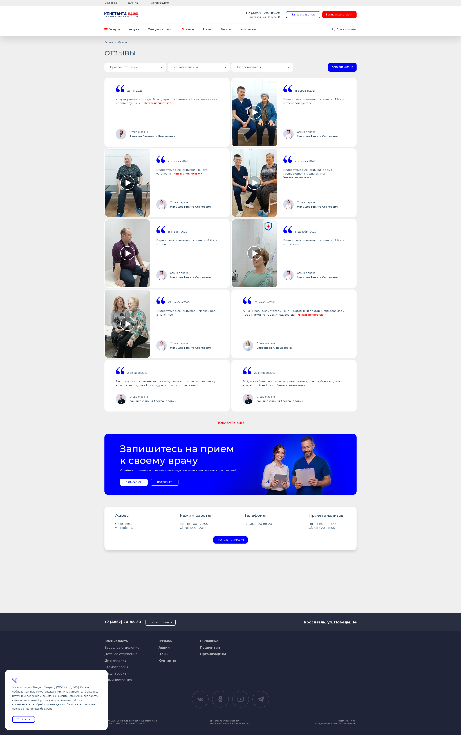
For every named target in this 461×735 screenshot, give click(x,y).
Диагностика (115, 660)
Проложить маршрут (230, 540)
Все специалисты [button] (248, 67)
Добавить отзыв (342, 67)
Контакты (248, 29)
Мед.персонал (116, 673)
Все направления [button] (185, 67)
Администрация (118, 680)
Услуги (114, 29)
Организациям (160, 2)
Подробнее (164, 482)
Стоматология (116, 667)
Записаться (134, 482)
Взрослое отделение (122, 648)
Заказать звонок (303, 14)
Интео (353, 721)
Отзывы (188, 29)
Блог (224, 29)
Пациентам (133, 2)
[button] (135, 67)
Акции (134, 29)
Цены (207, 29)
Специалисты (158, 29)
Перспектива (350, 723)
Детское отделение (120, 654)
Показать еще (230, 423)
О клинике (110, 2)
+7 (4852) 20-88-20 (262, 13)
